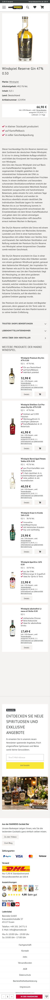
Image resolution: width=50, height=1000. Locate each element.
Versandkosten (41, 110)
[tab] (25, 323)
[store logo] (13, 7)
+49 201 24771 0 (18, 926)
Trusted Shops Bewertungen (17, 323)
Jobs (25, 956)
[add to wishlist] (34, 7)
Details (26, 394)
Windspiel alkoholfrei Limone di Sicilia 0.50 (31, 609)
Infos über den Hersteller (16, 337)
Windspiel (14, 81)
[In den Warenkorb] (40, 394)
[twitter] (13, 905)
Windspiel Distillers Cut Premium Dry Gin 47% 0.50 (33, 405)
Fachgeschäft (25, 944)
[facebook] (4, 905)
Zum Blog (8, 843)
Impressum (25, 986)
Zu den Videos (10, 837)
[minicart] (42, 7)
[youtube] (17, 905)
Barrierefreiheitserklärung (25, 981)
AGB (25, 968)
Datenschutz (25, 974)
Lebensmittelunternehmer (16, 330)
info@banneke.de (18, 929)
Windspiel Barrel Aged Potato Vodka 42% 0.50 (33, 459)
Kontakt (25, 950)
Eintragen (25, 765)
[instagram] (8, 905)
